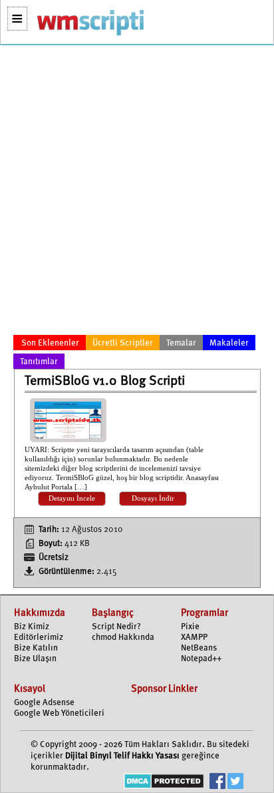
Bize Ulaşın (35, 659)
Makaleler (229, 343)
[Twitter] (235, 782)
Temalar (181, 343)
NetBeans (199, 648)
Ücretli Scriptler (122, 343)
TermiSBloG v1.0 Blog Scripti (105, 381)
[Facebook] (217, 782)
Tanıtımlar (39, 362)
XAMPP (194, 637)
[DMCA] (164, 782)
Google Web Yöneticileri (59, 713)
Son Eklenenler (50, 343)
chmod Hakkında (123, 637)
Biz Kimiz (31, 627)
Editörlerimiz (38, 637)
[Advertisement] (137, 192)
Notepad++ (201, 659)
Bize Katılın (36, 648)
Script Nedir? (116, 627)
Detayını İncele (72, 498)
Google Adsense (44, 702)
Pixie (190, 627)
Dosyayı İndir (153, 498)
